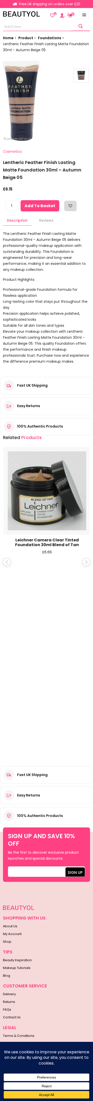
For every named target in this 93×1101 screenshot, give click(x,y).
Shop (7, 941)
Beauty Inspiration (17, 960)
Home (8, 37)
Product (25, 37)
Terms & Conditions (18, 1035)
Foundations (49, 37)
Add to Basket (40, 206)
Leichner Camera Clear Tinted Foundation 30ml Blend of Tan (47, 542)
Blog (6, 975)
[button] (70, 205)
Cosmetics (12, 151)
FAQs (7, 1009)
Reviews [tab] (46, 220)
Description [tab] (17, 220)
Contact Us (12, 1017)
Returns (9, 1001)
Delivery (9, 994)
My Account (12, 934)
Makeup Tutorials (17, 967)
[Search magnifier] (80, 26)
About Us (10, 926)
